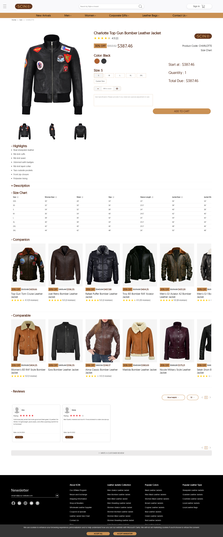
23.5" (142, 205)
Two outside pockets (23, 170)
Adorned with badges (23, 162)
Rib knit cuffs (19, 154)
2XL (14, 226)
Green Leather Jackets (154, 516)
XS (14, 205)
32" (46, 205)
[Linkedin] (19, 503)
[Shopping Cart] (203, 6)
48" (173, 226)
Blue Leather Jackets (153, 512)
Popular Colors (152, 485)
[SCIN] (23, 6)
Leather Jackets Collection (119, 485)
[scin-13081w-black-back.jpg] (80, 131)
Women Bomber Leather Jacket (120, 512)
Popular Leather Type (192, 485)
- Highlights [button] (19, 146)
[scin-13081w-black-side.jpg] (52, 131)
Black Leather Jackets (153, 490)
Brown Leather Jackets (154, 503)
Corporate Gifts (119, 15)
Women (90, 15)
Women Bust (50, 197)
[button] (97, 61)
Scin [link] (21, 20)
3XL (14, 230)
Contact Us (180, 15)
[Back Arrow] (202, 397)
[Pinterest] (36, 503)
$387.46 (125, 45)
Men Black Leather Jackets (155, 494)
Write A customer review (112, 453)
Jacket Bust (177, 197)
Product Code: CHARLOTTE (197, 46)
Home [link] (14, 20)
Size (15, 197)
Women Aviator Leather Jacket (119, 507)
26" (141, 230)
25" (141, 218)
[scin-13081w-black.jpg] (25, 131)
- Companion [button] (20, 239)
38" (173, 205)
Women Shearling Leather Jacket (120, 520)
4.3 (26, 300)
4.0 (100, 376)
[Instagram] (25, 503)
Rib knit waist (19, 158)
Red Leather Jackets (153, 520)
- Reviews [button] (18, 391)
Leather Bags (150, 15)
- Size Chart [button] (19, 193)
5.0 (63, 300)
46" (173, 222)
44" (173, 218)
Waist (80, 197)
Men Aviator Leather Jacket (118, 490)
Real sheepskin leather (23, 150)
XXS (14, 201)
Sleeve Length (146, 197)
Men (67, 15)
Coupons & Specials (78, 512)
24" (141, 209)
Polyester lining (20, 178)
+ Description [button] (20, 185)
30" (46, 201)
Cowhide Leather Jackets (193, 499)
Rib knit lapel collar (22, 166)
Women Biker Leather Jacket (118, 516)
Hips (111, 197)
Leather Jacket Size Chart (80, 516)
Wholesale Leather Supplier (81, 507)
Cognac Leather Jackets (154, 507)
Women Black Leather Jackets (157, 499)
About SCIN (75, 485)
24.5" (142, 214)
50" (173, 230)
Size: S (98, 70)
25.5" (142, 222)
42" (173, 214)
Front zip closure (21, 174)
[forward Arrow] (210, 397)
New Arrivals (43, 15)
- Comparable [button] (21, 315)
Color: (102, 55)
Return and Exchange (78, 494)
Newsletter (20, 490)
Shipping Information (78, 499)
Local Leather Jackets (191, 503)
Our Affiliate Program (78, 490)
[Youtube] (31, 503)
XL (14, 222)
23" (141, 201)
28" (78, 201)
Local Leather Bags (190, 507)
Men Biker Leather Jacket (117, 499)
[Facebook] (13, 503)
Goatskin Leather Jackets (193, 494)
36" (173, 201)
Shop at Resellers (77, 503)
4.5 (137, 300)
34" (109, 201)
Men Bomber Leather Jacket (118, 494)
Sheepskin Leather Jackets (193, 490)
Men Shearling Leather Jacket (119, 503)
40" (173, 209)
